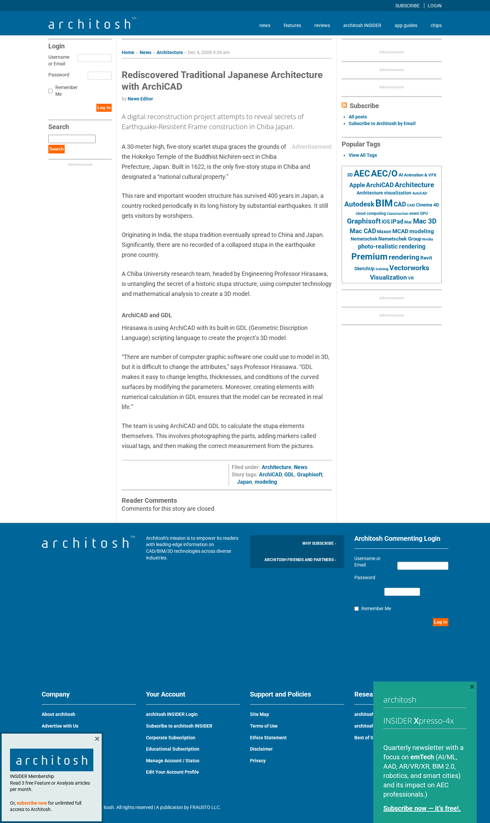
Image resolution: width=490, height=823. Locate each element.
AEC (362, 173)
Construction (397, 214)
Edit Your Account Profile (172, 772)
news (264, 25)
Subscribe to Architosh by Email (382, 123)
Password (57, 74)
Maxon (384, 231)
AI (401, 174)
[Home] (92, 27)
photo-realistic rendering (391, 246)
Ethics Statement (268, 737)
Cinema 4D (427, 205)
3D (350, 175)
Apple (357, 185)
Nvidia (427, 239)
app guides (406, 25)
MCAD (400, 231)
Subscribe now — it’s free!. (422, 808)
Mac (408, 222)
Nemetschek (364, 239)
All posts (358, 116)
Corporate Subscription (170, 737)
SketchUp (364, 268)
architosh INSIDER (362, 25)
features (292, 25)
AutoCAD (419, 193)
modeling (266, 482)
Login (435, 5)
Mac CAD (363, 231)
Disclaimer (261, 749)
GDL (289, 474)
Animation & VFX (420, 174)
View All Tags (363, 155)
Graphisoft (309, 474)
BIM (384, 203)
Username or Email (57, 60)
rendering (404, 257)
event (414, 213)
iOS (386, 222)
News (145, 52)
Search (56, 148)
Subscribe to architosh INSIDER (179, 726)
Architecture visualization (384, 192)
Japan (244, 482)
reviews (322, 25)
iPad (397, 221)
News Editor (140, 98)
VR (411, 278)
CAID (411, 205)
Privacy (258, 760)
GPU (424, 213)
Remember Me (66, 91)
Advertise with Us (60, 726)
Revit (426, 258)
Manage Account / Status (172, 760)
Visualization (388, 277)
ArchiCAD (270, 474)
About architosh (58, 714)
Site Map (259, 714)
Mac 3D (425, 221)
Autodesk (359, 204)
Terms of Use (264, 726)
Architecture (170, 52)
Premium (369, 257)
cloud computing (371, 213)
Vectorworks (409, 268)
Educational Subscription (172, 749)
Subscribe (408, 5)
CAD (400, 204)
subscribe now (32, 803)
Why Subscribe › (319, 543)
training (382, 269)
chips (436, 25)
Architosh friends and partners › (300, 559)
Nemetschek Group (399, 239)
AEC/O (384, 173)
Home (128, 52)
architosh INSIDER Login (172, 714)
